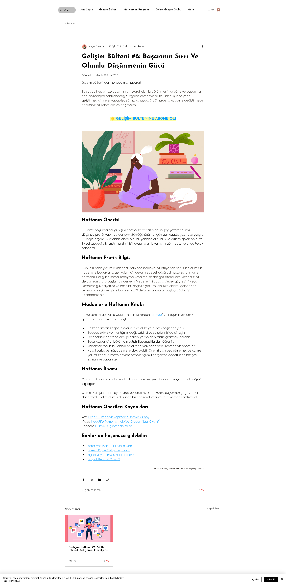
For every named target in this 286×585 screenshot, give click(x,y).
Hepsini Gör (214, 508)
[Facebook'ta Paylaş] (83, 479)
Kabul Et (270, 579)
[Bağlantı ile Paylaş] (107, 479)
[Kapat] (282, 579)
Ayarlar (255, 579)
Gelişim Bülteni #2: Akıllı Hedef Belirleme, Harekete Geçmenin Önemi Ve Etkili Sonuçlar (88, 549)
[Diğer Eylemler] (202, 46)
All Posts (70, 23)
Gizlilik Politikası (12, 581)
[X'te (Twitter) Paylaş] (91, 479)
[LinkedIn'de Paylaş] (99, 479)
